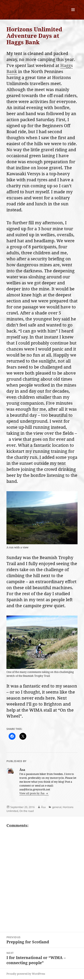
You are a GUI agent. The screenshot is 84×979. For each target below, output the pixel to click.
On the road (26, 811)
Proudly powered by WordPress (25, 974)
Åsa (43, 807)
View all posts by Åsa (32, 793)
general (56, 807)
